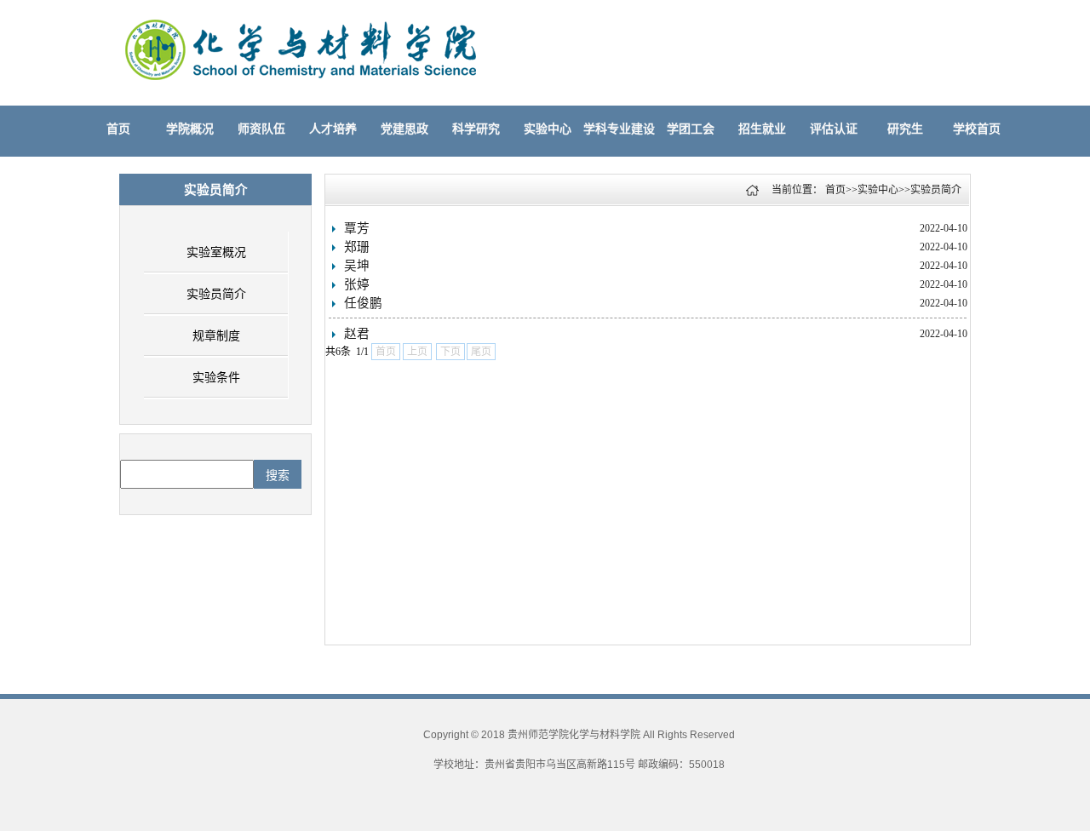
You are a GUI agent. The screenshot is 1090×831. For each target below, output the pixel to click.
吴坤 (357, 265)
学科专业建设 (619, 129)
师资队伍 (261, 129)
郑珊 (357, 247)
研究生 (905, 129)
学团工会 (690, 129)
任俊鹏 (363, 303)
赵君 (357, 334)
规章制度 (216, 336)
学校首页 (977, 129)
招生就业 (762, 129)
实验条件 (216, 377)
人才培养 (333, 129)
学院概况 (190, 129)
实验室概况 (216, 252)
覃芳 (357, 228)
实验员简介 (216, 294)
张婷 (357, 284)
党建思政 (404, 129)
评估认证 (834, 129)
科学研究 (476, 129)
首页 (118, 129)
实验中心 (547, 129)
